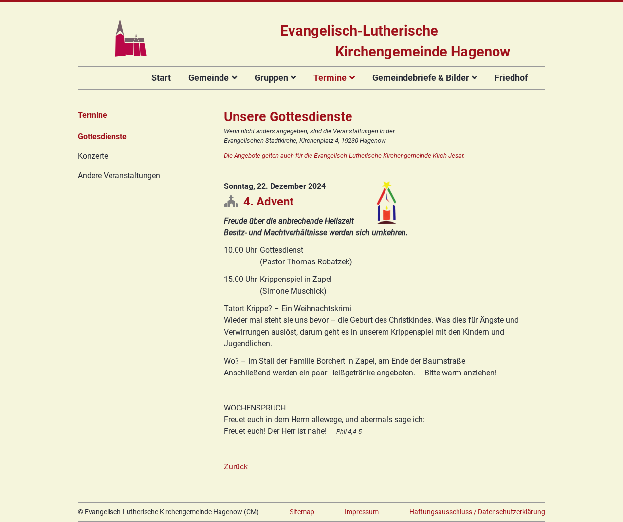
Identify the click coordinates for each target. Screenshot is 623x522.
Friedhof (511, 78)
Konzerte (93, 156)
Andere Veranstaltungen (119, 175)
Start (161, 78)
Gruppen (271, 78)
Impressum (362, 512)
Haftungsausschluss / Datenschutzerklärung (477, 512)
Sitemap (302, 512)
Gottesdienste (102, 136)
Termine (330, 78)
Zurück (236, 466)
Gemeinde (208, 78)
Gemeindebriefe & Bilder (420, 78)
